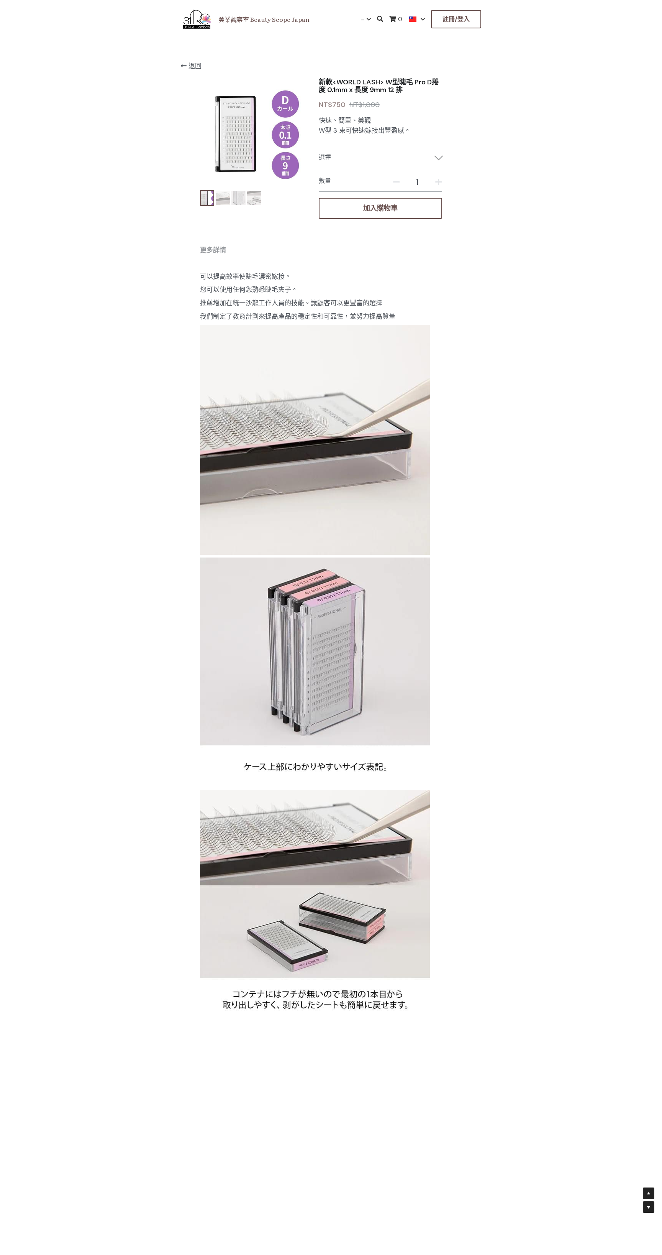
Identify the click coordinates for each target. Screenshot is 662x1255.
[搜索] (380, 19)
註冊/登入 (456, 19)
